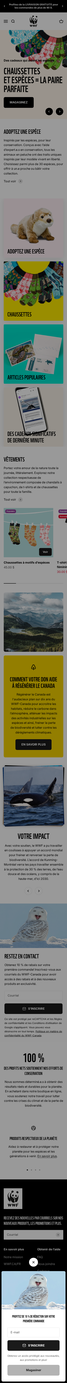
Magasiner (33, 1370)
